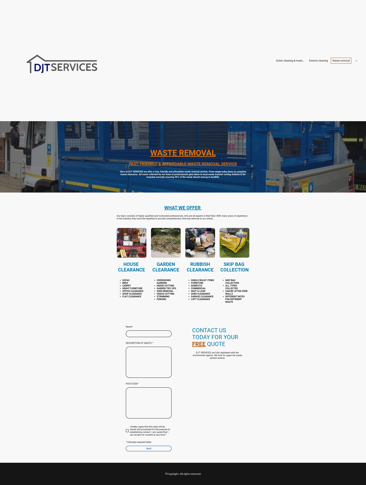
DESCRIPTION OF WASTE (139, 343)
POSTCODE (132, 383)
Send (148, 448)
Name (129, 326)
